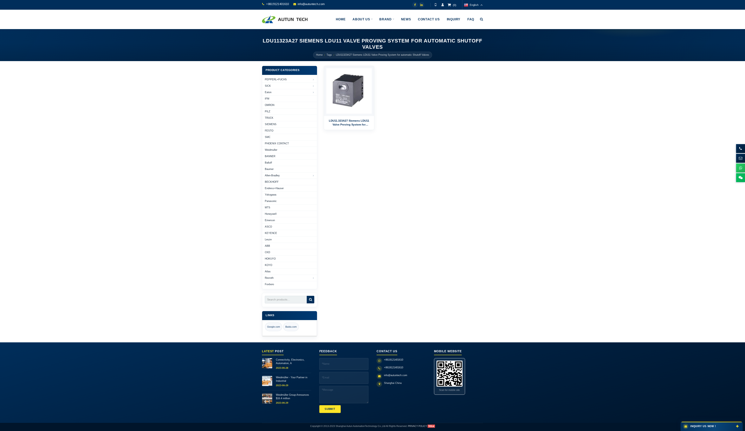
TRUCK (269, 117)
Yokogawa (270, 194)
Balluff (268, 162)
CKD (267, 252)
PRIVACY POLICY (417, 426)
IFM (267, 98)
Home (319, 55)
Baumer (269, 169)
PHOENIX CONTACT (277, 143)
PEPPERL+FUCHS (276, 79)
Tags (329, 55)
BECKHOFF (272, 181)
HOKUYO (270, 258)
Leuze (268, 239)
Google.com (273, 326)
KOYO (268, 265)
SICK (268, 85)
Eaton (268, 92)
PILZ (267, 111)
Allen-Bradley (272, 175)
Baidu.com (291, 326)
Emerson (270, 220)
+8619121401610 (277, 4)
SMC (267, 137)
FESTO (269, 130)
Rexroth (269, 277)
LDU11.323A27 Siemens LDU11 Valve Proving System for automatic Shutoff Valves (349, 123)
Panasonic (271, 201)
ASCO (268, 226)
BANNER (270, 156)
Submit (330, 409)
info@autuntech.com (311, 4)
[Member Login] (442, 5)
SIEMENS (270, 124)
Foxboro (269, 284)
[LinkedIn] (421, 5)
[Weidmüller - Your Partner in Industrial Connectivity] (267, 381)
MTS (267, 207)
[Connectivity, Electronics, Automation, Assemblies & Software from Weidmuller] (267, 363)
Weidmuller (271, 149)
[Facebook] (415, 5)
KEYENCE (271, 233)
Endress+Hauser (274, 188)
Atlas (268, 271)
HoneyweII (271, 213)
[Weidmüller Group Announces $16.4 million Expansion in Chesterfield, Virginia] (267, 398)
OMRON (269, 105)
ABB (267, 245)
